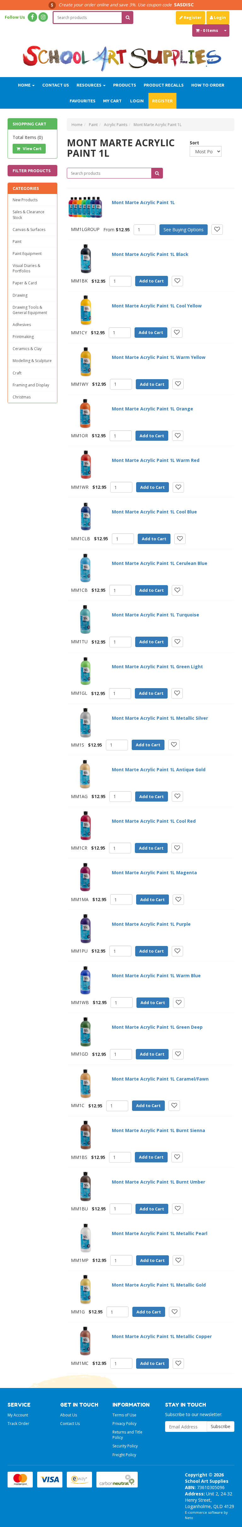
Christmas (22, 397)
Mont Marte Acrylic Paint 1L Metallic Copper (162, 1336)
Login (219, 17)
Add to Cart (151, 281)
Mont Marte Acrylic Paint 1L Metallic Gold (159, 1285)
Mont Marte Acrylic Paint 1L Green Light (157, 667)
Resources (89, 85)
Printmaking (23, 336)
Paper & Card (25, 283)
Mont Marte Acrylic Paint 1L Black (150, 254)
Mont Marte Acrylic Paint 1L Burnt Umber (158, 1182)
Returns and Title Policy (127, 1434)
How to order (207, 85)
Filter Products (32, 170)
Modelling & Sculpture (32, 360)
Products (124, 85)
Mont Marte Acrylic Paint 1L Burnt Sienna (158, 1130)
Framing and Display (31, 385)
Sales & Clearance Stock (28, 214)
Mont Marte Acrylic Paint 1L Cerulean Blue (159, 563)
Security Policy (125, 1446)
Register (192, 17)
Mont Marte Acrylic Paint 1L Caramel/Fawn (160, 1079)
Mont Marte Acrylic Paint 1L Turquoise (155, 615)
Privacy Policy (124, 1423)
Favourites (82, 101)
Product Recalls (164, 85)
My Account (18, 1415)
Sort (192, 143)
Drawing (20, 295)
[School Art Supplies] (121, 55)
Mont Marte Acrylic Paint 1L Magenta (154, 873)
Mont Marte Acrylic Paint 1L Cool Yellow (157, 306)
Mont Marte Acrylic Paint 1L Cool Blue (154, 512)
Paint (17, 241)
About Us (68, 1415)
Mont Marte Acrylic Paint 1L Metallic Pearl (159, 1233)
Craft (17, 373)
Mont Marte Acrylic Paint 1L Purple (151, 924)
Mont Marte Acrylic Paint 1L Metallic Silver (160, 718)
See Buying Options (184, 230)
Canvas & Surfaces (29, 229)
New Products (25, 200)
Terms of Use (124, 1415)
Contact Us (55, 85)
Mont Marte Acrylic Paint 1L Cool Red (154, 821)
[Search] (127, 17)
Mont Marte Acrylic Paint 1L (143, 202)
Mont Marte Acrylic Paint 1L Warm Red (155, 460)
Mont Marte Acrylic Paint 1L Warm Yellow (158, 357)
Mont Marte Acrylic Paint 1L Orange (152, 409)
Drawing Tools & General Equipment (30, 310)
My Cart (112, 101)
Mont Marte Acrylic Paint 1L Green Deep (157, 1027)
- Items (209, 30)
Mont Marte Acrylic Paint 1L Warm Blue (156, 976)
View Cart (32, 149)
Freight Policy (124, 1454)
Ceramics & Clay (27, 348)
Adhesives (22, 324)
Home (25, 85)
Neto (189, 1517)
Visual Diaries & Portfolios (26, 268)
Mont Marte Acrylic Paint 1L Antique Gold (158, 770)
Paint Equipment (27, 253)
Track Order (18, 1423)
